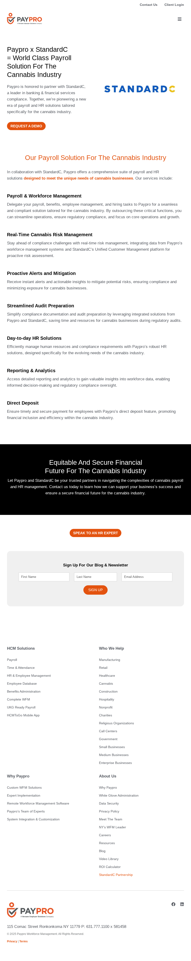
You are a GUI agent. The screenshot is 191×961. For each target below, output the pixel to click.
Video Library (109, 859)
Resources (107, 843)
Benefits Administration (24, 691)
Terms (23, 941)
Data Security (109, 803)
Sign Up (95, 590)
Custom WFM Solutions (24, 787)
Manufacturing (109, 660)
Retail (103, 668)
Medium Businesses (114, 755)
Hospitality (106, 699)
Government (108, 739)
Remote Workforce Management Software (38, 803)
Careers (105, 835)
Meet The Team (110, 819)
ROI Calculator (110, 867)
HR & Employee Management (29, 675)
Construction (108, 691)
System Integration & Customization (33, 819)
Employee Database (22, 683)
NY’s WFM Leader (112, 827)
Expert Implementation (23, 795)
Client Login (174, 5)
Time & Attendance (21, 668)
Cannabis (106, 683)
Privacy (12, 941)
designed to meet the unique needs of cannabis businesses (78, 178)
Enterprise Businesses (115, 763)
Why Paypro (108, 787)
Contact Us (148, 5)
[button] (179, 19)
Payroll (12, 660)
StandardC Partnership (116, 875)
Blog (102, 851)
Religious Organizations (116, 723)
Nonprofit (106, 707)
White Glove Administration (119, 795)
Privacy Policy (109, 811)
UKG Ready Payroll (21, 707)
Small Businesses (112, 747)
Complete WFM (18, 699)
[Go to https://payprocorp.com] (24, 18)
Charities (105, 715)
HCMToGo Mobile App (23, 715)
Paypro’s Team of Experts (26, 811)
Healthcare (107, 675)
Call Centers (108, 731)
